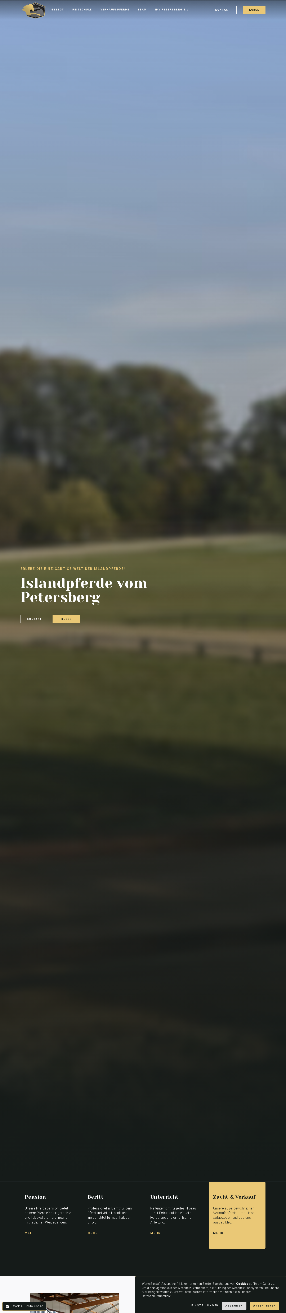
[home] (33, 10)
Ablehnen (234, 1305)
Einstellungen (205, 1305)
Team (142, 9)
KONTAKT (222, 9)
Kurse (66, 619)
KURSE (254, 9)
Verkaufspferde (115, 9)
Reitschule (82, 9)
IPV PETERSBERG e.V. (172, 9)
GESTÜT (58, 9)
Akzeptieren (264, 1305)
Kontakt (34, 619)
